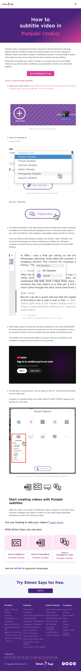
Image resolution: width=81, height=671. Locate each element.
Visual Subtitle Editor (31, 627)
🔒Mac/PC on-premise (13, 638)
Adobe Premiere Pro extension (41, 86)
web (19, 89)
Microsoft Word (52, 621)
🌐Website (9, 621)
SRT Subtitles (51, 624)
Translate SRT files (30, 636)
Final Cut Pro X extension (43, 89)
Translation (27, 612)
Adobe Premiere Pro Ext (12, 628)
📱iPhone (8, 641)
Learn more (56, 522)
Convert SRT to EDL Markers (34, 647)
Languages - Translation (32, 624)
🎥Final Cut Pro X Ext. (13, 635)
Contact (66, 612)
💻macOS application (13, 632)
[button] (76, 4)
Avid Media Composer (50, 628)
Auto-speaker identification (33, 615)
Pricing (7, 612)
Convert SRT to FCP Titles (33, 639)
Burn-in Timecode (30, 633)
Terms (65, 627)
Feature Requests (66, 634)
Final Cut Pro (51, 612)
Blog (65, 618)
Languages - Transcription (33, 621)
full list (17, 568)
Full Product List (11, 618)
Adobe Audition (52, 632)
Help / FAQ (67, 609)
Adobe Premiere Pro (54, 618)
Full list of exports (53, 635)
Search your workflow (54, 609)
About (65, 621)
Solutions (8, 615)
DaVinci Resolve (13, 624)
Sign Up (40, 590)
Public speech (68, 615)
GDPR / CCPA (68, 630)
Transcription (28, 609)
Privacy (66, 624)
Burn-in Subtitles (29, 630)
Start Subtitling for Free (40, 73)
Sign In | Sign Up (11, 609)
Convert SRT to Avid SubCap (31, 643)
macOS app (26, 89)
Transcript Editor (29, 618)
